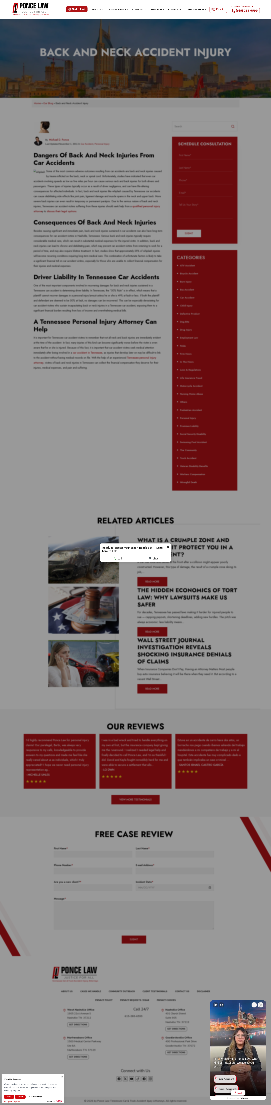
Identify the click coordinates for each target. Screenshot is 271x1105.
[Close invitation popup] (168, 547)
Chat (155, 558)
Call (119, 558)
